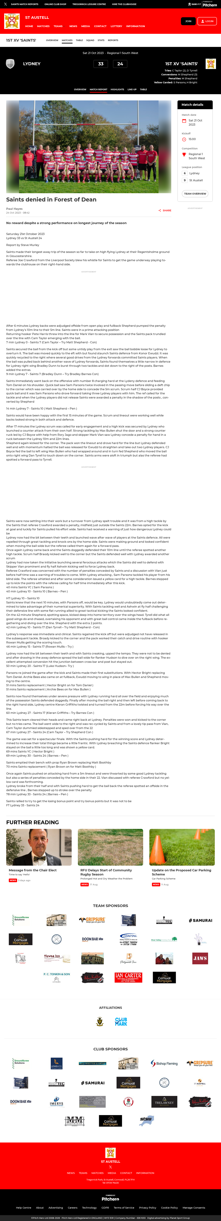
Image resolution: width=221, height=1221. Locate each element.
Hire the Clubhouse (124, 4)
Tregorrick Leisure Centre (89, 4)
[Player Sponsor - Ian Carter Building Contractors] (128, 978)
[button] (29, 26)
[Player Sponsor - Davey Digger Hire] (21, 959)
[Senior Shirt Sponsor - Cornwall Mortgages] (21, 939)
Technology (89, 1207)
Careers (72, 1207)
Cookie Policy (169, 1207)
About (40, 1207)
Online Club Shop (55, 4)
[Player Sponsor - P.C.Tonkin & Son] (56, 978)
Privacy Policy (147, 1207)
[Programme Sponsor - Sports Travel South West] (146, 1121)
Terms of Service (124, 1207)
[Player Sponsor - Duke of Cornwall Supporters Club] (92, 959)
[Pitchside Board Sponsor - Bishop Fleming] (164, 1064)
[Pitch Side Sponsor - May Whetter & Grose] (92, 1064)
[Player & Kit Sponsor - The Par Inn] (128, 920)
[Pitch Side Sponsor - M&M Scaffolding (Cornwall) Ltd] (74, 1121)
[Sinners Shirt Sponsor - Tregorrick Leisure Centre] (200, 1083)
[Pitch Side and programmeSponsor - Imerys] (56, 1102)
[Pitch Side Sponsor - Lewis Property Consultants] (56, 1064)
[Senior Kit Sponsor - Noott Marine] (56, 939)
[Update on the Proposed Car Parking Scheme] (182, 847)
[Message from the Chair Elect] (39, 847)
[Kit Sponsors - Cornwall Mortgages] (164, 978)
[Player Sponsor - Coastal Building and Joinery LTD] (128, 939)
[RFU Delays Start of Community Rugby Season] (110, 847)
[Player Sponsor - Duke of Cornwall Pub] (56, 920)
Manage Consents (194, 1207)
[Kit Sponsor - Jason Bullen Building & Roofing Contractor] (92, 1102)
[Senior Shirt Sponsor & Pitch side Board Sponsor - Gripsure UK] (92, 920)
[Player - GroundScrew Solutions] (21, 920)
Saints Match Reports (24, 4)
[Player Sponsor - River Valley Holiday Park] (164, 939)
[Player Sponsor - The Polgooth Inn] (128, 959)
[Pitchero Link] (210, 6)
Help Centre (23, 1207)
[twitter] (5, 4)
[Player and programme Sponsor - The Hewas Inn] (56, 959)
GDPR (105, 1207)
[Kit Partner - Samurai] (200, 920)
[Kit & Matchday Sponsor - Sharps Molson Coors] (92, 939)
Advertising (56, 1207)
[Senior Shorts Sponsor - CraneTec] (164, 920)
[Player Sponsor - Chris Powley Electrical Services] (200, 939)
